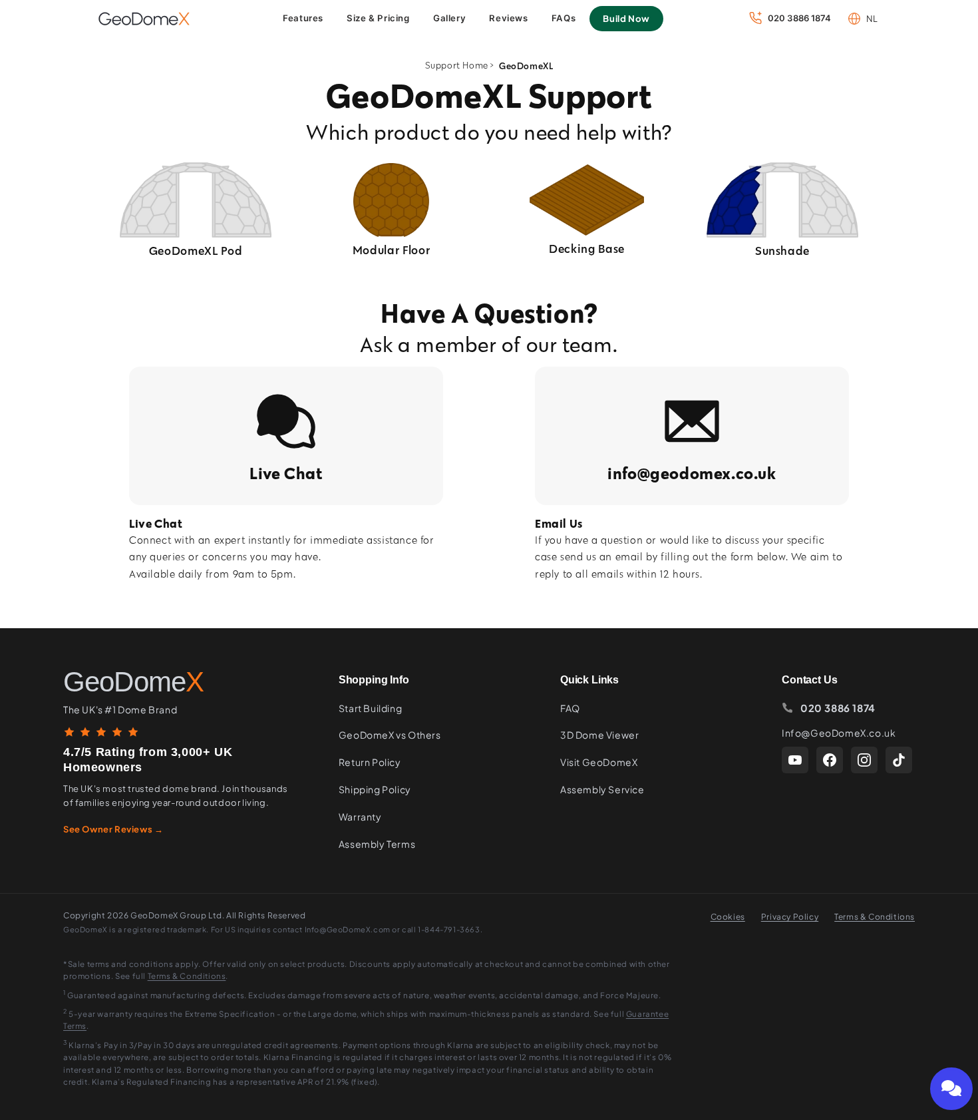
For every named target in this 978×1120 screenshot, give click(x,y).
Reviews (508, 18)
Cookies (728, 917)
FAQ (570, 708)
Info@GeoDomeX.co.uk (839, 733)
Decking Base (587, 248)
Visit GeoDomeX (598, 762)
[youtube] (795, 760)
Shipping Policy (375, 789)
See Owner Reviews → (113, 829)
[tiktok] (899, 760)
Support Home (456, 65)
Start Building (370, 708)
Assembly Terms (377, 844)
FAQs (563, 18)
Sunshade (782, 250)
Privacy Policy (789, 917)
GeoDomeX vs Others (390, 735)
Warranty (360, 817)
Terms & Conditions (874, 917)
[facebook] (829, 760)
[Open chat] (951, 1088)
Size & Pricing (378, 18)
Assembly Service (602, 789)
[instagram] (864, 760)
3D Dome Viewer (599, 735)
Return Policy (370, 762)
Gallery (449, 18)
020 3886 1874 (838, 707)
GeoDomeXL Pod (196, 250)
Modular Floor (391, 250)
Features (303, 18)
